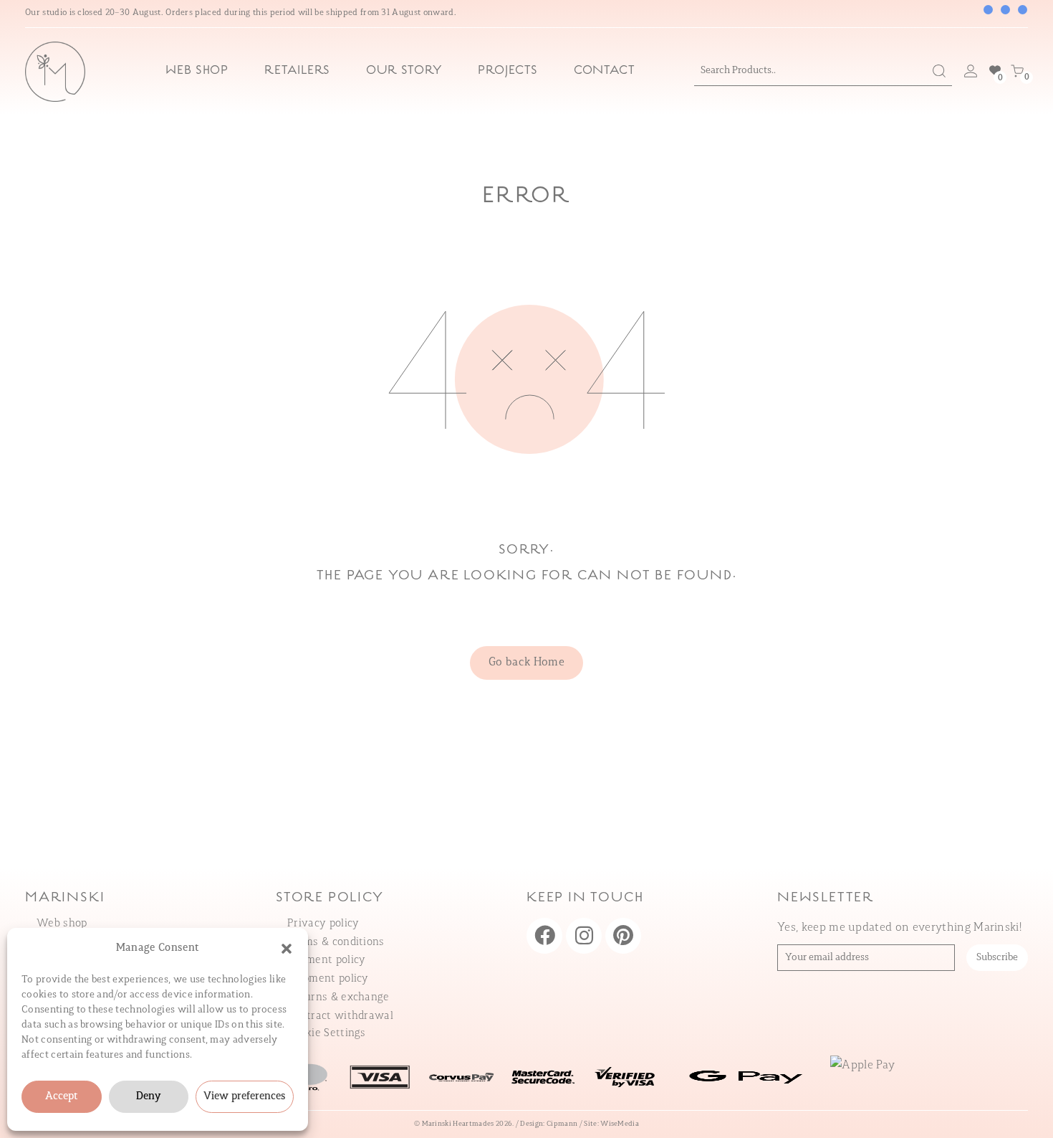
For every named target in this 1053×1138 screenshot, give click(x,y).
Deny (148, 1096)
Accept (61, 1096)
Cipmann (562, 1124)
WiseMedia (619, 1124)
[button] (286, 949)
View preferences (244, 1096)
